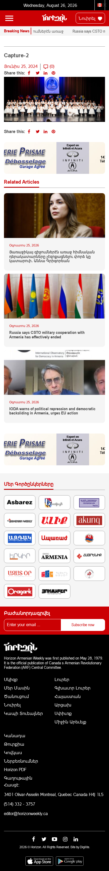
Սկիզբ (11, 679)
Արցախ (62, 704)
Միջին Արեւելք (70, 721)
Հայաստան (67, 696)
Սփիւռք (63, 713)
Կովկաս (13, 752)
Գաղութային (18, 777)
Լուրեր (61, 679)
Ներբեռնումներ (21, 760)
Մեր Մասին (17, 687)
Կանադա (14, 735)
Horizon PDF (15, 769)
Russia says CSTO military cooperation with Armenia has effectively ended (47, 334)
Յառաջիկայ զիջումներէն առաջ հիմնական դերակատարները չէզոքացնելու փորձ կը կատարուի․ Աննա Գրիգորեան (52, 256)
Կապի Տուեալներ (23, 713)
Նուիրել (88, 18)
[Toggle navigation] (9, 18)
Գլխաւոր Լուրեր (72, 687)
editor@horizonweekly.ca (26, 813)
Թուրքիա (14, 743)
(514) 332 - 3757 (19, 803)
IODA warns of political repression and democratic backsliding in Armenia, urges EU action (52, 411)
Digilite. (85, 847)
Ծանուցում (16, 696)
